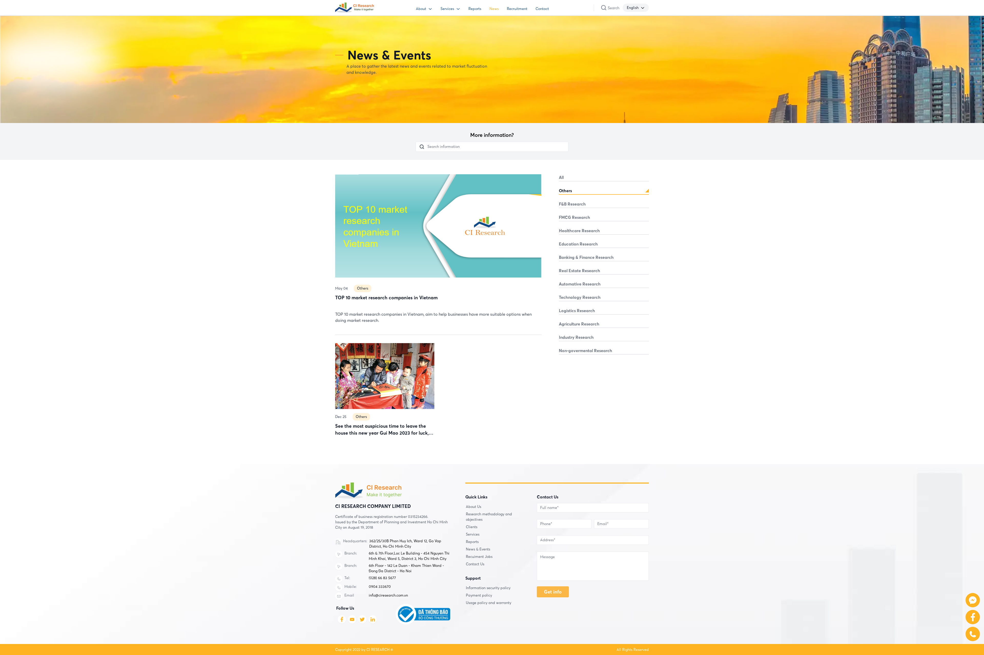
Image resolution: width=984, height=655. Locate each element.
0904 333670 (380, 586)
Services (447, 8)
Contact (542, 8)
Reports (474, 8)
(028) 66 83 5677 (382, 578)
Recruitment (517, 8)
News (494, 8)
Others (362, 288)
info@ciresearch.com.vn (388, 595)
